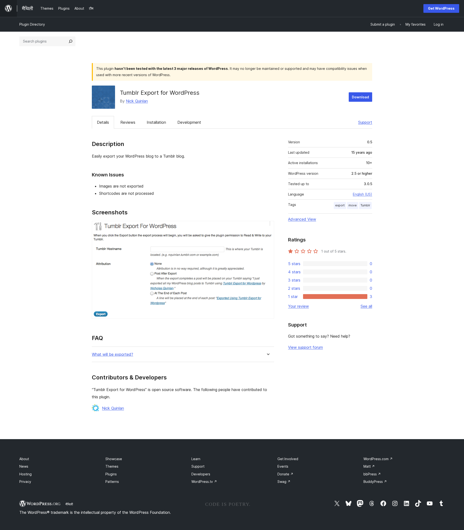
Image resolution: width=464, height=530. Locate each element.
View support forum (305, 347)
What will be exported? (112, 354)
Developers (200, 474)
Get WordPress (441, 8)
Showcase (113, 459)
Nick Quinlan (137, 101)
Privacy (25, 481)
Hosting (25, 474)
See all (366, 306)
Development (189, 122)
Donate (285, 474)
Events (282, 466)
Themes (111, 466)
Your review (298, 306)
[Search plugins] (70, 41)
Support (365, 122)
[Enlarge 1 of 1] (267, 227)
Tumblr (365, 205)
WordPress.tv (204, 481)
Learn (195, 459)
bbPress (372, 474)
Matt (369, 466)
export (340, 205)
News (23, 466)
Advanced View (302, 219)
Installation (156, 122)
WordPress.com (378, 459)
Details (103, 122)
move (352, 205)
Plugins (111, 474)
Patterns (112, 481)
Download (360, 97)
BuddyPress (375, 481)
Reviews (127, 122)
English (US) (362, 194)
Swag (283, 481)
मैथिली (69, 504)
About (24, 459)
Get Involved (287, 459)
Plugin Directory (32, 24)
